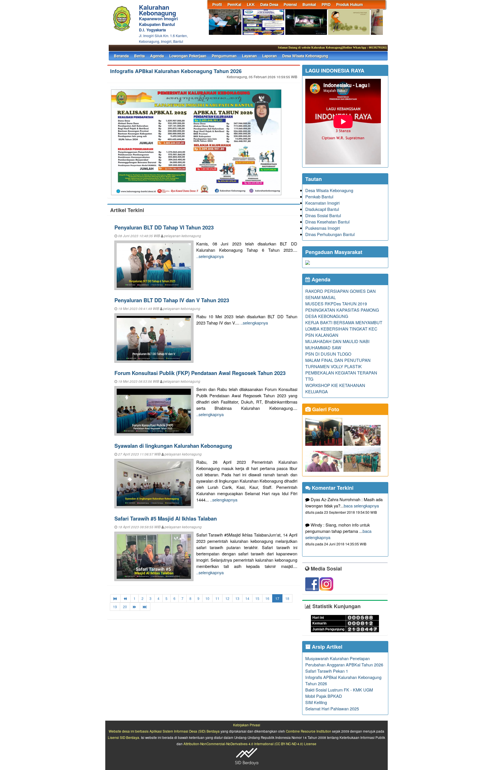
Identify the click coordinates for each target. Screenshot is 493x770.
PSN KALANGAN (321, 335)
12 (227, 598)
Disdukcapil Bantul (322, 209)
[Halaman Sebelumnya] (125, 598)
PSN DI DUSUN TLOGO (328, 354)
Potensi (290, 4)
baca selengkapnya (361, 506)
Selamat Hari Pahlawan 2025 (332, 708)
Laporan (269, 56)
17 (277, 598)
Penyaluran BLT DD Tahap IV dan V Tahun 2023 (171, 300)
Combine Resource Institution (308, 731)
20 (125, 606)
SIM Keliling (316, 702)
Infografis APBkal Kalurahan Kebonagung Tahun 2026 (176, 71)
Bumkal (309, 4)
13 (237, 598)
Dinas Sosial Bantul (323, 215)
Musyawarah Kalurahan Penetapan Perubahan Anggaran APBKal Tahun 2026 (344, 661)
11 (217, 598)
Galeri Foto (325, 409)
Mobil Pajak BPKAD (323, 696)
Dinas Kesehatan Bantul (327, 222)
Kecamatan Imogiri (322, 203)
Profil (217, 4)
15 (257, 598)
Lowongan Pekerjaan (187, 56)
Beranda (121, 56)
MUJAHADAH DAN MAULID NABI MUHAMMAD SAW (337, 344)
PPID (326, 4)
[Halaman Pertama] (115, 598)
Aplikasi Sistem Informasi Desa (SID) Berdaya (184, 731)
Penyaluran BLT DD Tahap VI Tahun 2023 (164, 227)
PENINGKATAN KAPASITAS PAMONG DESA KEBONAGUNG (342, 313)
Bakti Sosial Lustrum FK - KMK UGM (339, 690)
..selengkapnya (210, 256)
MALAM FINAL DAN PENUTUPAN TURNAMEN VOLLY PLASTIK (338, 363)
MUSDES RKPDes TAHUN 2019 (336, 304)
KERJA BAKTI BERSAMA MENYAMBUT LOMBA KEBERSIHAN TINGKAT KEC (343, 325)
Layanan (249, 56)
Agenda (157, 56)
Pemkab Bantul (319, 196)
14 (247, 598)
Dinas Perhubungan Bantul (330, 234)
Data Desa (269, 4)
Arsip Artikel (326, 646)
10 (207, 598)
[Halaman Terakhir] (145, 606)
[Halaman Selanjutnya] (135, 606)
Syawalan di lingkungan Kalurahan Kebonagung (173, 445)
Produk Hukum (349, 4)
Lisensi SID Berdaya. (124, 737)
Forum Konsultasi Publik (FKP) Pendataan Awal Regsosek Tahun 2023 (200, 373)
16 (267, 598)
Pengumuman (224, 56)
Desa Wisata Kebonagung (305, 56)
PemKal (234, 4)
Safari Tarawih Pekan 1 (326, 671)
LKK (251, 4)
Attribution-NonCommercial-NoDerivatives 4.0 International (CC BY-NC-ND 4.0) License (249, 743)
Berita (139, 56)
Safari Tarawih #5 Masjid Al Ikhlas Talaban (165, 518)
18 (287, 598)
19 (115, 606)
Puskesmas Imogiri (322, 228)
